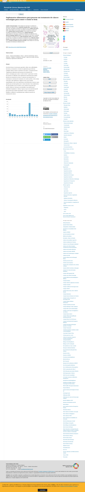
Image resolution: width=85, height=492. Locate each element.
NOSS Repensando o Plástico (69, 373)
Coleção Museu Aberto (67, 314)
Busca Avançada (44, 9)
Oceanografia (66, 165)
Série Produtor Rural (67, 437)
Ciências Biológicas (67, 55)
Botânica (65, 59)
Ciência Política (67, 95)
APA (50, 82)
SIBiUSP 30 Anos (66, 445)
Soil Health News (66, 447)
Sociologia (66, 83)
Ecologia (65, 57)
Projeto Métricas (66, 387)
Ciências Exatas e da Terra (68, 149)
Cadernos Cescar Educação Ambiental (70, 244)
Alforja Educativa (66, 222)
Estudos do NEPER (67, 355)
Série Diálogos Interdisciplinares (69, 425)
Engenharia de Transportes (69, 181)
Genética (65, 61)
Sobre (29, 9)
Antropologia (66, 93)
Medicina (45, 69)
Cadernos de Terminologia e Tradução (71, 253)
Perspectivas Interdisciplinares (69, 380)
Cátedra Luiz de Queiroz (68, 262)
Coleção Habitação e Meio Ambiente (70, 306)
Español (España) (69, 24)
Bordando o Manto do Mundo (69, 238)
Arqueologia (66, 87)
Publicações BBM (66, 395)
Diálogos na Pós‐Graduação (68, 343)
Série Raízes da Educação (68, 441)
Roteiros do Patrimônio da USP (69, 402)
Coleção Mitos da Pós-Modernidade (70, 308)
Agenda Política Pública (68, 224)
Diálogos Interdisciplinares (68, 341)
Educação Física (67, 105)
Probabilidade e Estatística (69, 153)
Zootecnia (66, 189)
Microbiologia (66, 69)
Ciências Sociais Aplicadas (68, 121)
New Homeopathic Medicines (69, 365)
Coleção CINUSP (66, 288)
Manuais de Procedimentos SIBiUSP (70, 363)
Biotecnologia (66, 77)
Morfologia (66, 65)
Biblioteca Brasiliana (67, 236)
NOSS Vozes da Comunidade (69, 375)
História (65, 97)
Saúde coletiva (46, 72)
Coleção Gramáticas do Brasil (69, 304)
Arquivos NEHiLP (66, 232)
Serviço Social (66, 145)
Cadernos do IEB (66, 255)
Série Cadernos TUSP (67, 415)
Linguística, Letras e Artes (68, 205)
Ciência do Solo (67, 187)
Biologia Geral (67, 71)
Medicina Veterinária (68, 198)
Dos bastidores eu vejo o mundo (69, 345)
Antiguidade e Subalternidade (69, 226)
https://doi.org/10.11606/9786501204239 (17, 47)
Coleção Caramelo (66, 284)
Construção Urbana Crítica (68, 333)
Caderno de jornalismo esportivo (70, 240)
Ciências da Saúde (47, 68)
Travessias (65, 457)
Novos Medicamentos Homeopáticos (70, 367)
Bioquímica (66, 75)
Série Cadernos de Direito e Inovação (70, 411)
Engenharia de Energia (68, 183)
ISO (50, 85)
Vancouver (49, 89)
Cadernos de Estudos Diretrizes (69, 249)
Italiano (67, 30)
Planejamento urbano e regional (70, 143)
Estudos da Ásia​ (66, 353)
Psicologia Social (66, 393)
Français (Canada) (69, 26)
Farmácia (65, 119)
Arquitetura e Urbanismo (69, 133)
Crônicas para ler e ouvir (68, 335)
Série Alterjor (66, 404)
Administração (67, 127)
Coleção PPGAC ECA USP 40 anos (69, 319)
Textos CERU (65, 455)
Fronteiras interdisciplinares (69, 357)
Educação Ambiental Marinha (69, 347)
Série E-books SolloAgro (68, 427)
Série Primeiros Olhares (68, 435)
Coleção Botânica (66, 280)
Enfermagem (46, 70)
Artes (65, 211)
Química (65, 155)
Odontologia (66, 109)
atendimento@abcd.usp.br (27, 469)
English (67, 22)
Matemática (66, 159)
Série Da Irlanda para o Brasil (69, 421)
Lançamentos (66, 49)
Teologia (65, 101)
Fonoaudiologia (67, 117)
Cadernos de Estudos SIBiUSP (69, 251)
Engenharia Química (68, 171)
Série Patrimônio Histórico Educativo (70, 433)
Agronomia (66, 191)
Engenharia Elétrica (68, 173)
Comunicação (66, 125)
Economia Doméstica (68, 147)
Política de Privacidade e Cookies (69, 486)
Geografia (66, 89)
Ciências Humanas (66, 79)
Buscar (78, 9)
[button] (46, 134)
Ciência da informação (68, 123)
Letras (65, 209)
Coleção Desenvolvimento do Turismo (71, 296)
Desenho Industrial (68, 135)
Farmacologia (66, 67)
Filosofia (65, 99)
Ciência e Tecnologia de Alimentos (71, 200)
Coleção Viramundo (67, 327)
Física (65, 151)
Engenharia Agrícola (68, 192)
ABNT (49, 79)
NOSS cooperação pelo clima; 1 (69, 369)
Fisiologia (66, 73)
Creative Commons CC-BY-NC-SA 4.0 (47, 471)
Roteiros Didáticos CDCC (68, 400)
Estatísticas (23, 9)
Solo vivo (65, 449)
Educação (66, 81)
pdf (51, 52)
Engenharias (65, 167)
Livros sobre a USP (67, 213)
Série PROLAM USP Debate (68, 439)
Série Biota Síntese (67, 409)
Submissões (36, 9)
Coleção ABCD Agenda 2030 (68, 273)
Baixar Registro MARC (49, 92)
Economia (66, 139)
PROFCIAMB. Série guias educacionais (70, 385)
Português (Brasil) (69, 19)
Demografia (66, 141)
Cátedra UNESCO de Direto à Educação (71, 268)
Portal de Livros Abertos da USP (17, 7)
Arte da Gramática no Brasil (68, 234)
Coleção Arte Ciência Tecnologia (69, 275)
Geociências (66, 157)
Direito (65, 137)
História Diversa (66, 359)
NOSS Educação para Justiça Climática (70, 371)
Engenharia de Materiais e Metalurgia (71, 179)
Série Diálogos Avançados (68, 423)
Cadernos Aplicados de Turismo (69, 242)
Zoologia (65, 63)
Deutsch (67, 28)
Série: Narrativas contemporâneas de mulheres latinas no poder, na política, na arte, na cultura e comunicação (71, 430)
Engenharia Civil (67, 169)
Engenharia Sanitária (68, 177)
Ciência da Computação (68, 163)
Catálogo (6, 9)
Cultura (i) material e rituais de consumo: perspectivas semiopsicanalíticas (69, 338)
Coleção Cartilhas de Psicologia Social (70, 286)
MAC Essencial (66, 361)
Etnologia (66, 85)
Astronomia (66, 161)
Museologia (66, 131)
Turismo (65, 129)
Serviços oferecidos (14, 9)
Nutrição (65, 113)
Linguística (66, 207)
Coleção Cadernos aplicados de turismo (71, 282)
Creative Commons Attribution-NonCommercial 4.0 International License (50, 115)
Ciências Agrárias (66, 185)
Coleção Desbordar (67, 294)
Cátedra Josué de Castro (68, 260)
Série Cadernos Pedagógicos (68, 413)
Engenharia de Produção (69, 175)
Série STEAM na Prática (68, 443)
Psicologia (66, 91)
